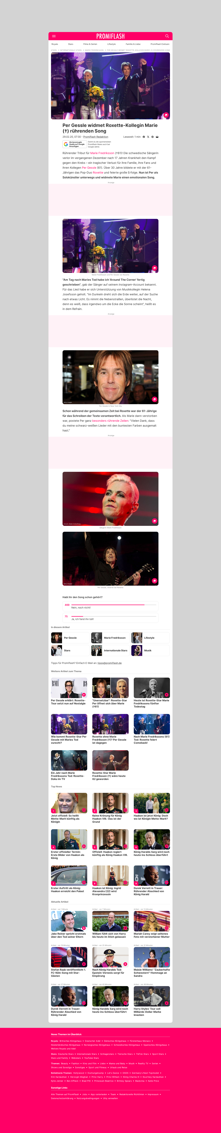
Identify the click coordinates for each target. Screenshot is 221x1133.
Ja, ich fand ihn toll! (82, 619)
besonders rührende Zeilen (110, 420)
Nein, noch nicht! (81, 607)
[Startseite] (110, 36)
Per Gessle (89, 167)
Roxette (98, 172)
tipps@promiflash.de (110, 663)
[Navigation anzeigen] (53, 36)
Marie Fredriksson (102, 153)
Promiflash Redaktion (95, 136)
